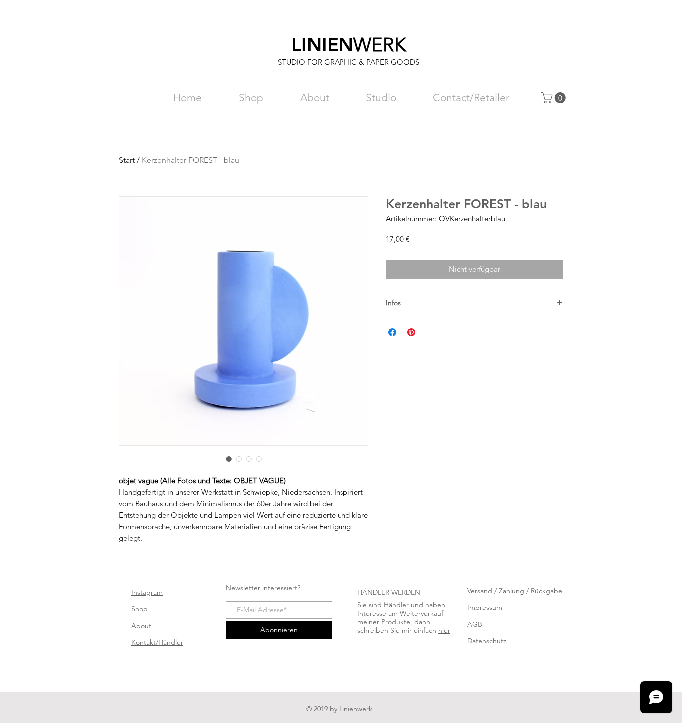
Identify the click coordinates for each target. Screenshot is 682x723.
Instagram (147, 592)
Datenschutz (486, 640)
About (141, 625)
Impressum (484, 607)
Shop (139, 608)
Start (127, 160)
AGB (474, 624)
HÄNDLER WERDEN (388, 592)
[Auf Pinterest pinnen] (411, 332)
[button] (554, 97)
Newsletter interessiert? (263, 587)
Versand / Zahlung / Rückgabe (514, 590)
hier (444, 630)
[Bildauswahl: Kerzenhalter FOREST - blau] (229, 459)
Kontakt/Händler (157, 642)
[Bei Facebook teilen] (392, 332)
